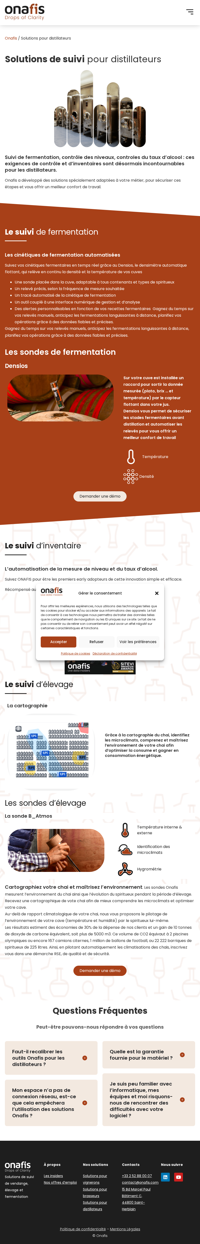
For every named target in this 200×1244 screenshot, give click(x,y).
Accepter (58, 641)
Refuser (97, 641)
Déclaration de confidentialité (115, 653)
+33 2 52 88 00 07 (137, 1175)
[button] (156, 593)
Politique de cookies (75, 653)
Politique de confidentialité (83, 1229)
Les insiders (53, 1175)
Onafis (11, 38)
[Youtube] (178, 1177)
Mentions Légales (125, 1229)
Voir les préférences (138, 641)
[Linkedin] (165, 1177)
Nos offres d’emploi (60, 1182)
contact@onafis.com (140, 1182)
